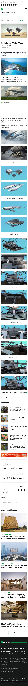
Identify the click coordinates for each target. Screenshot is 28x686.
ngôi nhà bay (9, 489)
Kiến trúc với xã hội (6, 534)
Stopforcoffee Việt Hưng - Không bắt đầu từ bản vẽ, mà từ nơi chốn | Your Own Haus (13, 626)
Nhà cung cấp (18, 1)
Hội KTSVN (3, 648)
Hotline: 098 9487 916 (8, 669)
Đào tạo (16, 651)
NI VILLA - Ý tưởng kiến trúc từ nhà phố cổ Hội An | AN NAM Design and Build (18, 428)
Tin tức (10, 648)
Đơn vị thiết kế (12, 2)
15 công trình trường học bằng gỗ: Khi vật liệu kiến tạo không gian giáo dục (13, 597)
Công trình (15, 648)
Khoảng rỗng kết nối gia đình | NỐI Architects (17, 418)
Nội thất (3, 622)
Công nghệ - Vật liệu (6, 592)
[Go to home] (5, 9)
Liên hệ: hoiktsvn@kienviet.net (9, 666)
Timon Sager (4, 492)
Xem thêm (14, 632)
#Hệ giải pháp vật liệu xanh (7, 14)
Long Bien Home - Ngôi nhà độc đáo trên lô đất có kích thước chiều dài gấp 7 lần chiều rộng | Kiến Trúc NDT (17, 447)
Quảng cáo (3, 1)
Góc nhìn (23, 651)
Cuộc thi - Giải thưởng (6, 651)
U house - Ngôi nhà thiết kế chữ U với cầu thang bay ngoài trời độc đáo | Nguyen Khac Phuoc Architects (17, 437)
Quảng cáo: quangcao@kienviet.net (11, 668)
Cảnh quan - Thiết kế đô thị (8, 563)
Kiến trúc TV (22, 653)
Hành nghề (22, 648)
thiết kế (3, 489)
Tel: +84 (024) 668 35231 (8, 671)
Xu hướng (3, 653)
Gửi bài (10, 1)
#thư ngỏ (13, 12)
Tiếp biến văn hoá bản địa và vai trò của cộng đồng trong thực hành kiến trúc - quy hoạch (13, 538)
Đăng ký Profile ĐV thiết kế (17, 680)
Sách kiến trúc (12, 653)
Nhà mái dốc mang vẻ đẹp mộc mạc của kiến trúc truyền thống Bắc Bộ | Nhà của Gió (17, 409)
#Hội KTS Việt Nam (5, 12)
